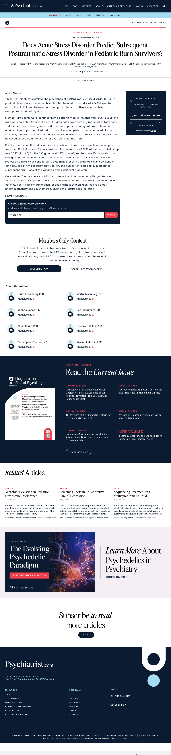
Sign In (139, 6)
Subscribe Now (39, 268)
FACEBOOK (75, 698)
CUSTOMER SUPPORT (16, 714)
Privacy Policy (17, 735)
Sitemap (125, 738)
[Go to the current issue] (30, 439)
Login (153, 131)
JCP (67, 6)
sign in (141, 104)
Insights (86, 6)
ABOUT (9, 694)
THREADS (74, 710)
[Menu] (6, 6)
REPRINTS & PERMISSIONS (18, 706)
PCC (75, 6)
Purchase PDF (54, 15)
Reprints (100, 15)
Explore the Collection (115, 577)
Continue (111, 215)
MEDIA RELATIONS (14, 702)
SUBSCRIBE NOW (118, 705)
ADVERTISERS (12, 698)
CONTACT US (12, 710)
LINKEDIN (73, 706)
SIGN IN (113, 689)
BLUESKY (73, 714)
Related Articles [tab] (84, 80)
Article (75, 37)
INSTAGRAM (75, 702)
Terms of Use (30, 735)
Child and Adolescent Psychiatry (148, 22)
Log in (98, 268)
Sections (115, 15)
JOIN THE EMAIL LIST (120, 696)
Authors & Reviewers (119, 6)
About (99, 6)
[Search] (164, 6)
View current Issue (78, 452)
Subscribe (152, 6)
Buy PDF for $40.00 (145, 99)
